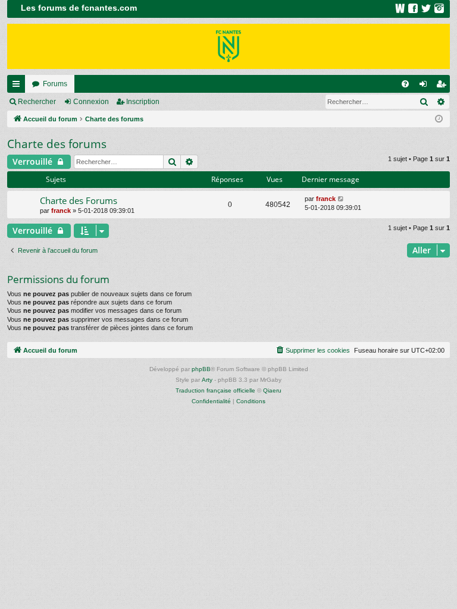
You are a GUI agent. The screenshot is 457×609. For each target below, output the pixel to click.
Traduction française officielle (215, 390)
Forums (55, 84)
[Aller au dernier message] (341, 198)
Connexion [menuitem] (425, 86)
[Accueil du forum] (228, 46)
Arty (207, 379)
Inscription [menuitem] (443, 86)
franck (61, 210)
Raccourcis (18, 86)
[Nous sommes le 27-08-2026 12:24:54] (439, 119)
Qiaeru (272, 390)
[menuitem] (405, 84)
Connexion (91, 102)
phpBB (201, 369)
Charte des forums (57, 144)
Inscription (142, 102)
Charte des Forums (78, 200)
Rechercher (37, 102)
